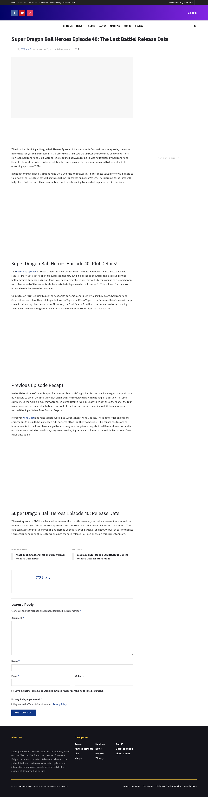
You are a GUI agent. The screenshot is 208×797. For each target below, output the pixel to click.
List (77, 753)
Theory (99, 758)
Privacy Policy (55, 2)
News (79, 25)
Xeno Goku (29, 417)
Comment (17, 617)
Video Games (123, 753)
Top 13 (127, 25)
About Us (22, 2)
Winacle (64, 786)
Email (15, 676)
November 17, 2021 (45, 49)
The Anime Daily (24, 786)
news (67, 49)
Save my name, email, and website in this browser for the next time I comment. (59, 690)
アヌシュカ (26, 49)
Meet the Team (69, 2)
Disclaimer (43, 2)
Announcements (84, 748)
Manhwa (115, 25)
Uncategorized (124, 748)
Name (15, 661)
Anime (91, 25)
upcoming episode (26, 271)
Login (193, 12)
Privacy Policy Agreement (26, 699)
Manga (102, 25)
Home (13, 2)
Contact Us (32, 2)
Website (79, 676)
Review (139, 25)
